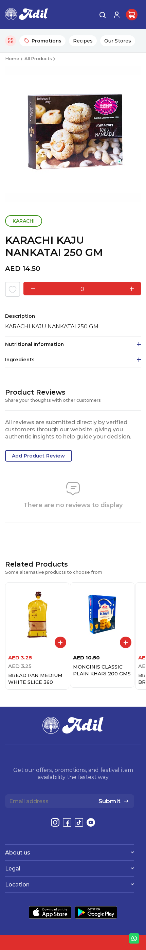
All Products (38, 58)
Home (12, 58)
